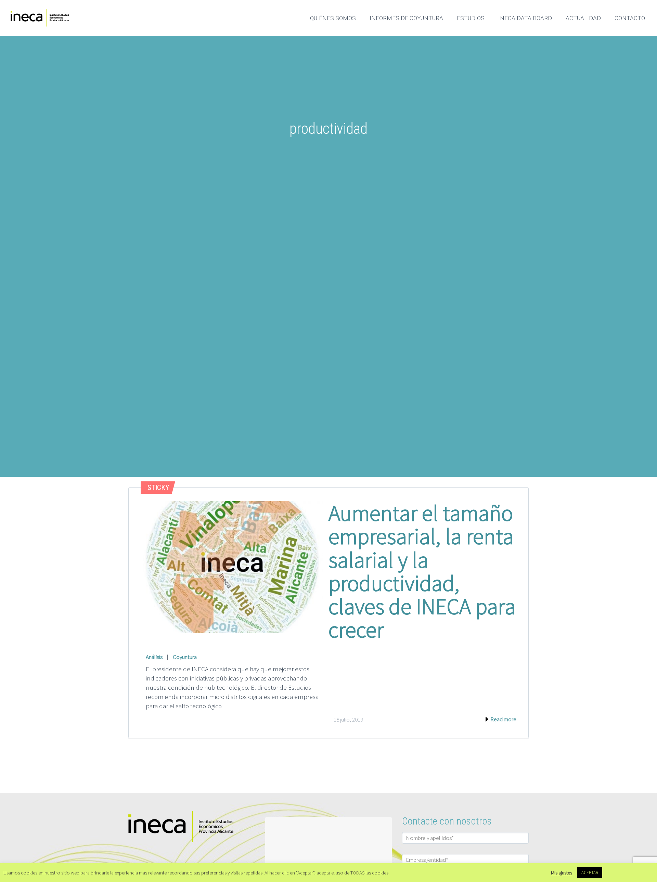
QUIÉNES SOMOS (333, 18)
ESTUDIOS (471, 18)
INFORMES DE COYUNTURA (406, 18)
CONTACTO (630, 18)
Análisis (154, 657)
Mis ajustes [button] (561, 873)
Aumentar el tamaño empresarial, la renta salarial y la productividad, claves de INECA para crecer (422, 571)
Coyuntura (185, 657)
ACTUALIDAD (583, 18)
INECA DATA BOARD (525, 18)
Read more (502, 719)
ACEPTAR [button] (589, 872)
